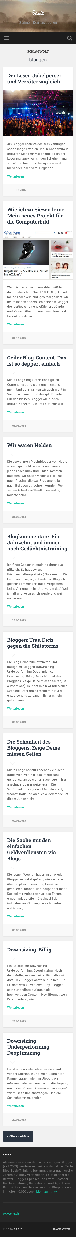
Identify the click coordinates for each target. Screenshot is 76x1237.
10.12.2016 (19, 190)
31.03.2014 (19, 517)
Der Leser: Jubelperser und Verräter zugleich (34, 78)
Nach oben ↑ (63, 1229)
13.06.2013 (19, 620)
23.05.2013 (19, 1021)
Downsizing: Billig (29, 949)
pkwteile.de (11, 1213)
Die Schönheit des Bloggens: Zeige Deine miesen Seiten (33, 747)
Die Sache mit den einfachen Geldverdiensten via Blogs (31, 849)
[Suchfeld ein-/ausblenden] (69, 38)
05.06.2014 (19, 426)
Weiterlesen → (17, 176)
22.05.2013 (19, 1119)
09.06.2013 (19, 722)
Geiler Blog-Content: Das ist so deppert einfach (36, 360)
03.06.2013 (19, 820)
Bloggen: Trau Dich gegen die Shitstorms (32, 642)
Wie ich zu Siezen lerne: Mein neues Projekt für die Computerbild (36, 215)
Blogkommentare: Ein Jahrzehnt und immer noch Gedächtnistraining (37, 542)
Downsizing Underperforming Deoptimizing (28, 1046)
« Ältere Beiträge (18, 1136)
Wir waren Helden (29, 445)
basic (38, 12)
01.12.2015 (19, 338)
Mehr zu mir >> (47, 1191)
